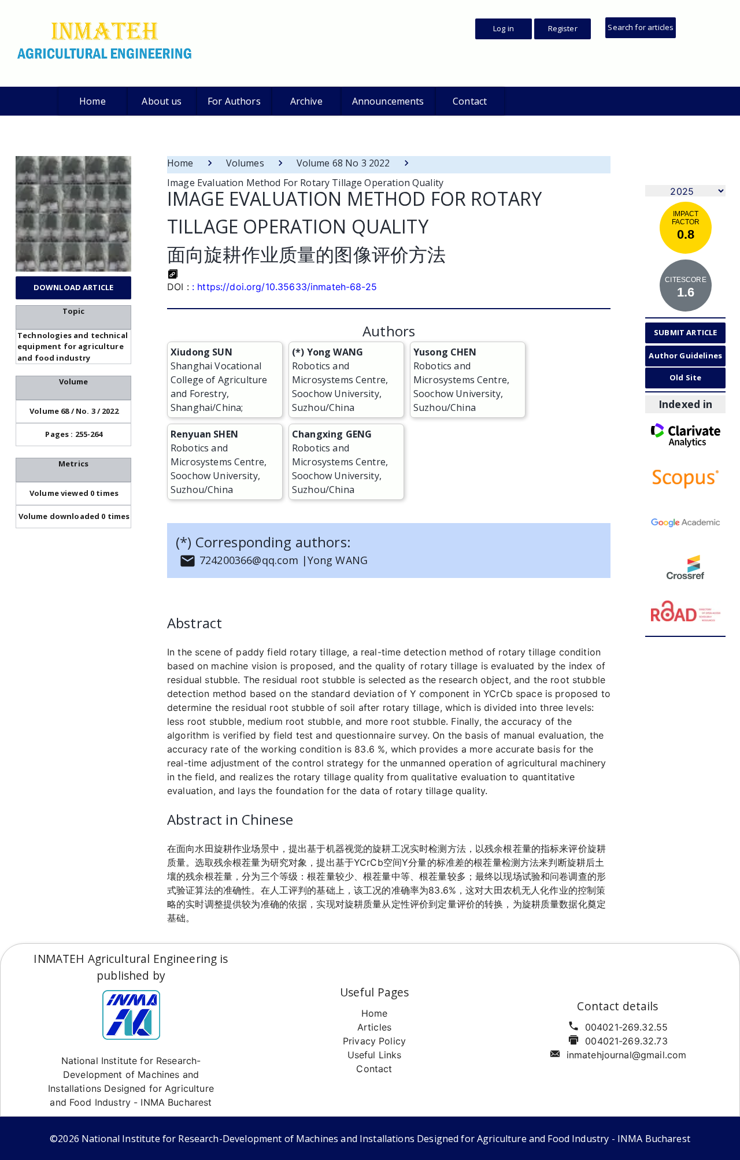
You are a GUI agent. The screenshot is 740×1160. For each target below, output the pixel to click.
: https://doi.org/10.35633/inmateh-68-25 (284, 286)
